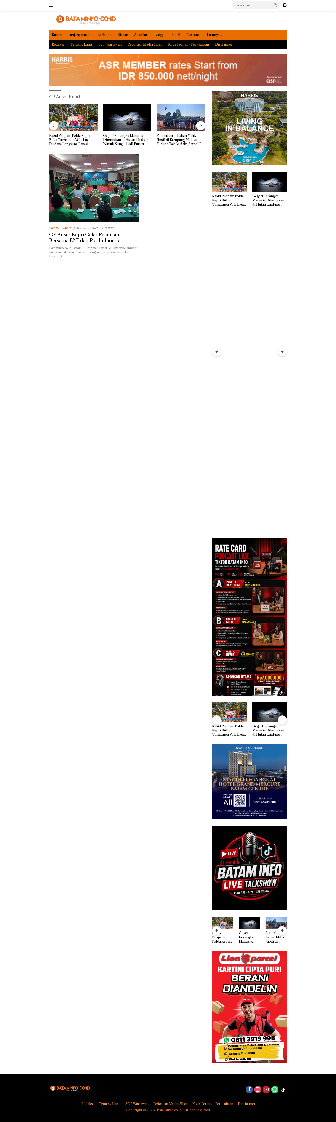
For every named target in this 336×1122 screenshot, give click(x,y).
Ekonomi (65, 228)
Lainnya (213, 34)
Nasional (194, 34)
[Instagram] (257, 1090)
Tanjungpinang (79, 34)
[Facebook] (249, 1090)
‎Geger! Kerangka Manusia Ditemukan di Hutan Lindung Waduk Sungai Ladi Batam (72, 140)
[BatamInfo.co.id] (82, 20)
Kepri (175, 34)
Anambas (141, 34)
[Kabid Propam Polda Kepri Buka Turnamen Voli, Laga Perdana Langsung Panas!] (229, 182)
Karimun (105, 34)
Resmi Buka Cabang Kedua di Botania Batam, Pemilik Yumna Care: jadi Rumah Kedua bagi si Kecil (180, 140)
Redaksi (58, 44)
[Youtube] (266, 1090)
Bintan (123, 34)
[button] (275, 5)
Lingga (160, 34)
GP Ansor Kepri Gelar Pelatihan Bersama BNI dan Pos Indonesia (84, 237)
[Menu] (52, 5)
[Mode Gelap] (284, 5)
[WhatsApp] (274, 1090)
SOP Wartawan (110, 44)
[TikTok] (283, 1090)
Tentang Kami (81, 44)
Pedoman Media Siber (145, 44)
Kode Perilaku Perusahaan (188, 44)
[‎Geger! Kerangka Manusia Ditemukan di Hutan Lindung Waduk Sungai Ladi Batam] (73, 117)
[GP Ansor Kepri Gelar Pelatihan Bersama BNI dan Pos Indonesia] (94, 188)
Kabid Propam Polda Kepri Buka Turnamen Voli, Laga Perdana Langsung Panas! (228, 200)
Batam (57, 34)
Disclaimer (224, 44)
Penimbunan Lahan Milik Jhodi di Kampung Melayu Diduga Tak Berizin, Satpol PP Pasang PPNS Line (126, 140)
